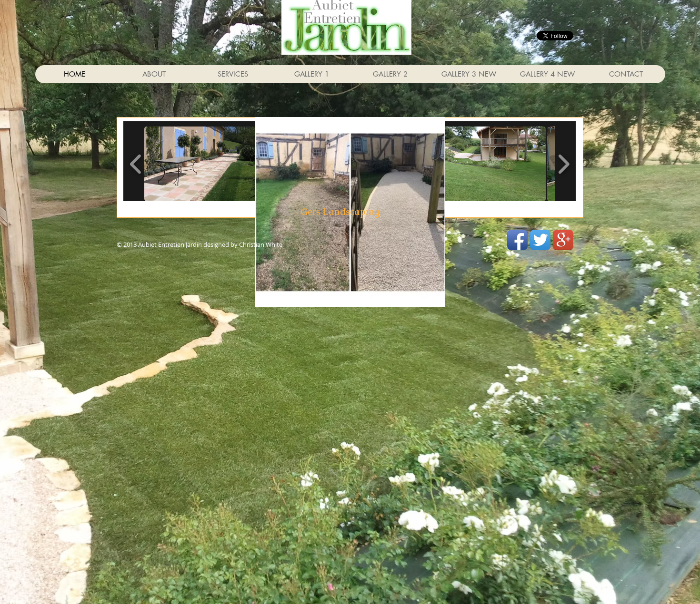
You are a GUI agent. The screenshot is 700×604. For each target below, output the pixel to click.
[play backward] (136, 163)
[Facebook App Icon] (517, 240)
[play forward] (563, 163)
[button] (210, 164)
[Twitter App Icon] (540, 240)
